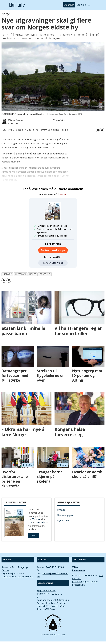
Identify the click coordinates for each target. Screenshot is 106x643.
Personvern (78, 570)
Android (40, 522)
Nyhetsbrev (63, 520)
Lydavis (61, 509)
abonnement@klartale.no (56, 599)
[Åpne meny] (89, 4)
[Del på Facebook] (98, 130)
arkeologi (20, 274)
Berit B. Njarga (20, 567)
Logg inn (81, 4)
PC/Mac (35, 519)
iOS (30, 522)
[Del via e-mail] (102, 130)
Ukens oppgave (65, 515)
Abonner (69, 4)
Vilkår (75, 567)
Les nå (34, 535)
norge (32, 274)
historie (7, 274)
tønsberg (45, 274)
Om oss (5, 570)
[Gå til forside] (17, 5)
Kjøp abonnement (46, 590)
